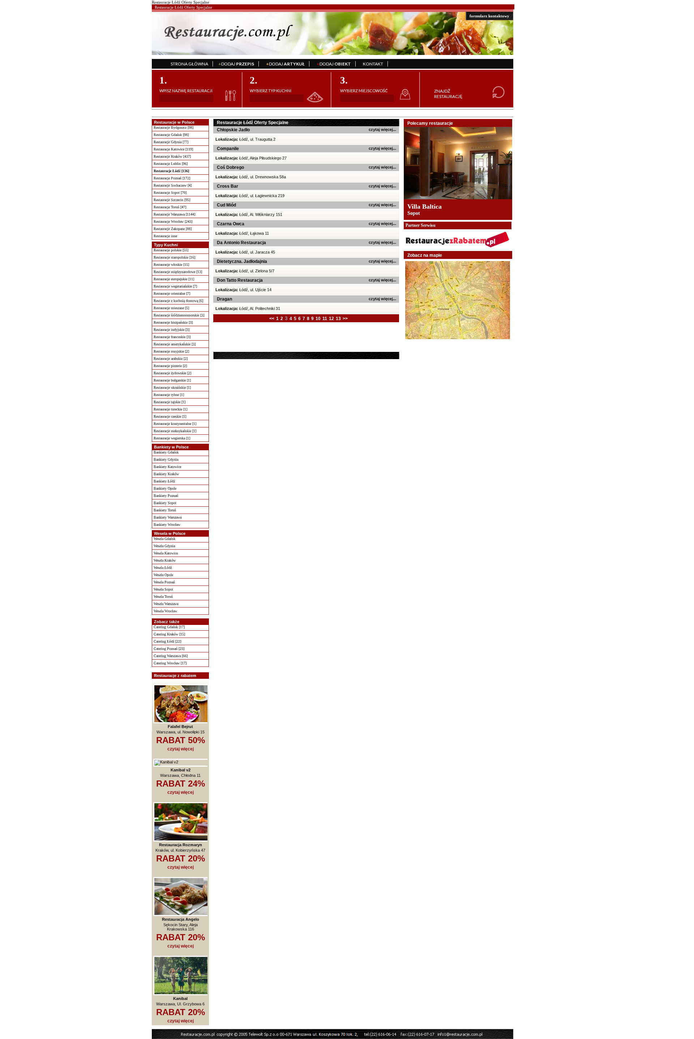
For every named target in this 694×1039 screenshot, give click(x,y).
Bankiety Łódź (164, 481)
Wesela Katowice (166, 553)
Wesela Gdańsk (164, 539)
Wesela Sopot (163, 589)
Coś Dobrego (230, 167)
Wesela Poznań (164, 582)
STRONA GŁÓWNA (189, 64)
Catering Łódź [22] (167, 641)
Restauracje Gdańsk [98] (171, 135)
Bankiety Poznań (166, 496)
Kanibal (180, 998)
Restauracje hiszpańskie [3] (173, 322)
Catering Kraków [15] (169, 634)
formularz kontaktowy (489, 16)
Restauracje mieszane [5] (171, 308)
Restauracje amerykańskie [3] (175, 344)
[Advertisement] (259, 337)
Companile (228, 148)
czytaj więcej (180, 748)
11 (324, 318)
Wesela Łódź (163, 568)
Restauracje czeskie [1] (170, 416)
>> (345, 318)
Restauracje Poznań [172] (172, 178)
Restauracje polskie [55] (171, 250)
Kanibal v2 (180, 770)
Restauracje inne (165, 236)
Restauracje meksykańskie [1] (175, 431)
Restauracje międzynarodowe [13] (178, 272)
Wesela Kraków (165, 560)
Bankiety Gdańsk (166, 452)
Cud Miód (226, 205)
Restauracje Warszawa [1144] (174, 214)
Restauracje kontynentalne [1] (175, 424)
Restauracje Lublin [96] (171, 164)
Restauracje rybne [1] (169, 395)
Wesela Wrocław (165, 611)
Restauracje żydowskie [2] (172, 373)
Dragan (224, 299)
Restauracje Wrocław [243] (173, 221)
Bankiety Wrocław (167, 525)
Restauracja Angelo (180, 919)
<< (271, 318)
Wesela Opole (163, 575)
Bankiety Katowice (167, 467)
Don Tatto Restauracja (240, 280)
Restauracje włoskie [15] (171, 265)
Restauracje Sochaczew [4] (173, 185)
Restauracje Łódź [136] (171, 171)
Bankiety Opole (165, 488)
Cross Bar (227, 186)
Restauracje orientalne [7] (172, 293)
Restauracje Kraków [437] (172, 156)
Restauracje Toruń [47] (170, 207)
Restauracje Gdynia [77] (171, 142)
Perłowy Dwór (427, 206)
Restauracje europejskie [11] (174, 279)
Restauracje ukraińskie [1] (172, 387)
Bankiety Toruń (165, 510)
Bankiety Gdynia (166, 459)
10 (318, 318)
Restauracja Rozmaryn (180, 845)
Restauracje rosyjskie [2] (171, 351)
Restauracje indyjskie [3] (171, 330)
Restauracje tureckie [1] (170, 409)
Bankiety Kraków (166, 474)
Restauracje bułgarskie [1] (172, 380)
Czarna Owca (230, 223)
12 (331, 318)
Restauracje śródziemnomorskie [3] (179, 315)
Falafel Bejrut (180, 726)
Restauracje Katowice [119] (173, 149)
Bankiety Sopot (165, 503)
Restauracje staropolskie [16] (174, 257)
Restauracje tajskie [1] (169, 402)
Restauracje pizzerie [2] (170, 366)
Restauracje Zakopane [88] (173, 229)
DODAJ (236, 64)
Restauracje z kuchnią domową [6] (178, 301)
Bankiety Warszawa (167, 517)
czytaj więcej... (382, 129)
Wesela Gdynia (164, 546)
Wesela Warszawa (166, 604)
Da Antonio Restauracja (241, 242)
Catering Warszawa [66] (171, 656)
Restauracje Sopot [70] (170, 193)
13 (338, 318)
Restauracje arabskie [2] (171, 359)
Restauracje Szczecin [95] (172, 200)
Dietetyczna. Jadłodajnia (242, 261)
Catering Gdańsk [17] (169, 627)
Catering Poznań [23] (169, 649)
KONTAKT (373, 64)
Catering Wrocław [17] (170, 663)
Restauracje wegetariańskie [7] (175, 286)
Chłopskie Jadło (233, 129)
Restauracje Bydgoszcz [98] (173, 127)
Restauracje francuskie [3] (172, 337)
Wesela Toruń (163, 597)
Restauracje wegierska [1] (172, 438)
